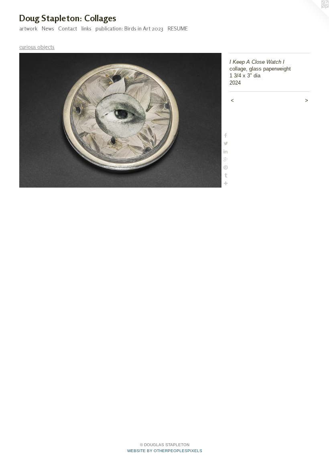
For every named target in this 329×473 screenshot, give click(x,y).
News (48, 28)
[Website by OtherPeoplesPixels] (313, 16)
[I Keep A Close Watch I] (120, 120)
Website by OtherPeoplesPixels (164, 451)
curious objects (37, 46)
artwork (28, 28)
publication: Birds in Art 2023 (129, 28)
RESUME (178, 28)
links (86, 28)
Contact (67, 28)
